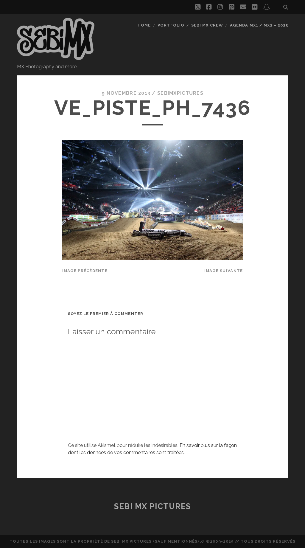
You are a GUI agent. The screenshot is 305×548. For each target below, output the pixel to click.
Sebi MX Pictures (152, 506)
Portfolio (171, 25)
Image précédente (85, 270)
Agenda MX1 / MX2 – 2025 (259, 25)
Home (144, 25)
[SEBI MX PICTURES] (55, 57)
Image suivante (223, 270)
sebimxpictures (180, 93)
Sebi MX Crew (207, 25)
